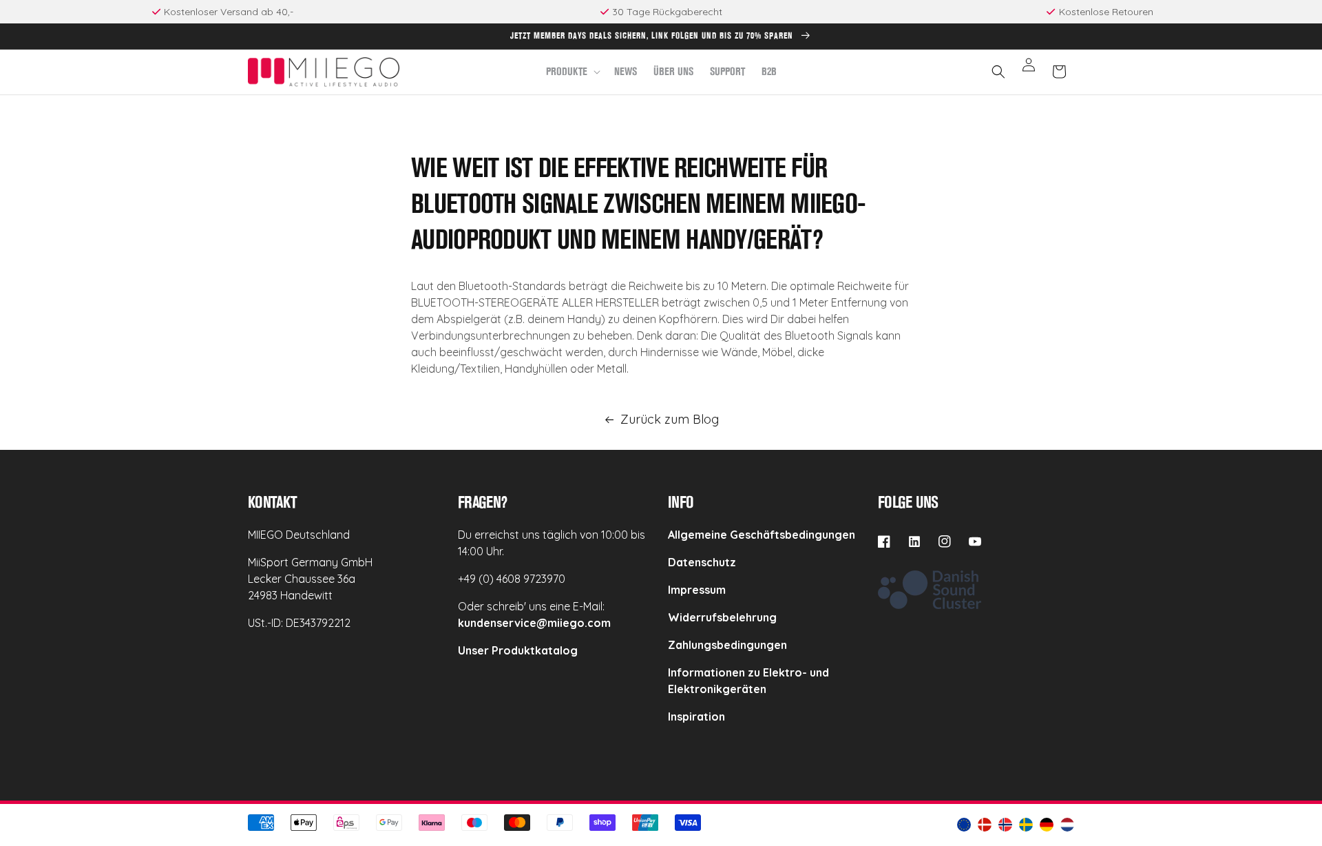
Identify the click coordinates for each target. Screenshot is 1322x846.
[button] (572, 71)
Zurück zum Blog (669, 419)
